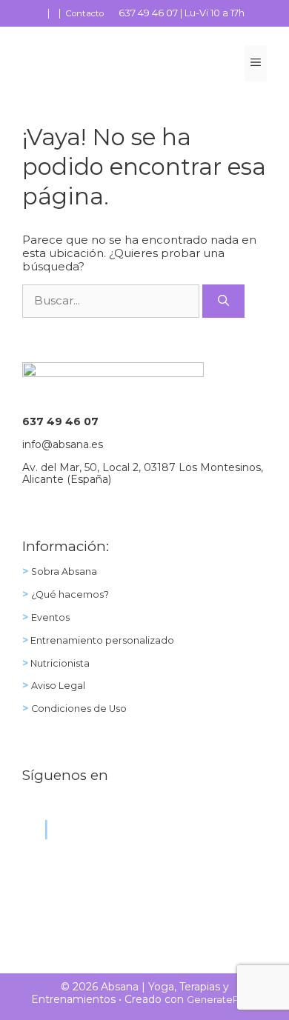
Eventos (50, 617)
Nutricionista (59, 663)
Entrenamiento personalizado (101, 640)
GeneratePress (223, 999)
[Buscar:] (112, 300)
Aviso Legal (58, 685)
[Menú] (256, 63)
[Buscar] (223, 301)
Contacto (84, 13)
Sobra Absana (64, 571)
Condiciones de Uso (79, 708)
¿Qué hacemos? (70, 594)
